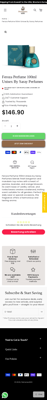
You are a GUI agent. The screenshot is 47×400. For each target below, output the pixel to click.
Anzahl (5, 120)
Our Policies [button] (11, 358)
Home (4, 19)
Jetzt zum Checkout (23, 143)
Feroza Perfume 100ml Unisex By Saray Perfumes (22, 21)
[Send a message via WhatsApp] (4, 395)
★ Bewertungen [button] (44, 202)
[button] (5, 10)
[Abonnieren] (41, 311)
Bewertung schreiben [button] (23, 231)
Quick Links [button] (11, 349)
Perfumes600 (27, 382)
